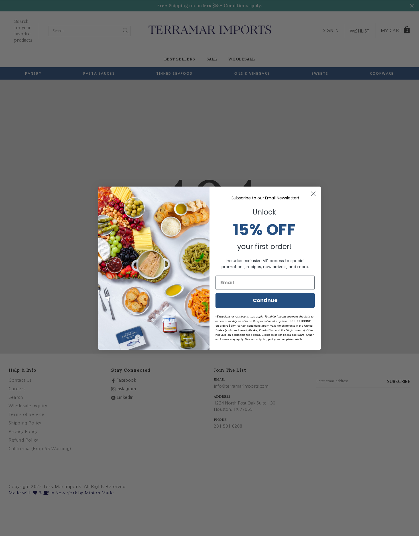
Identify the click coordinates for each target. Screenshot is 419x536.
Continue (265, 300)
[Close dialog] (313, 194)
